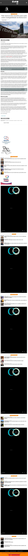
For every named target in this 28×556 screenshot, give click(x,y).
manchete (15, 120)
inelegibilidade (11, 120)
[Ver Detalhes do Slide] (6, 154)
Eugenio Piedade (6, 122)
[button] (1, 2)
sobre (21, 120)
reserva (18, 120)
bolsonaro (7, 120)
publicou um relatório (9, 56)
